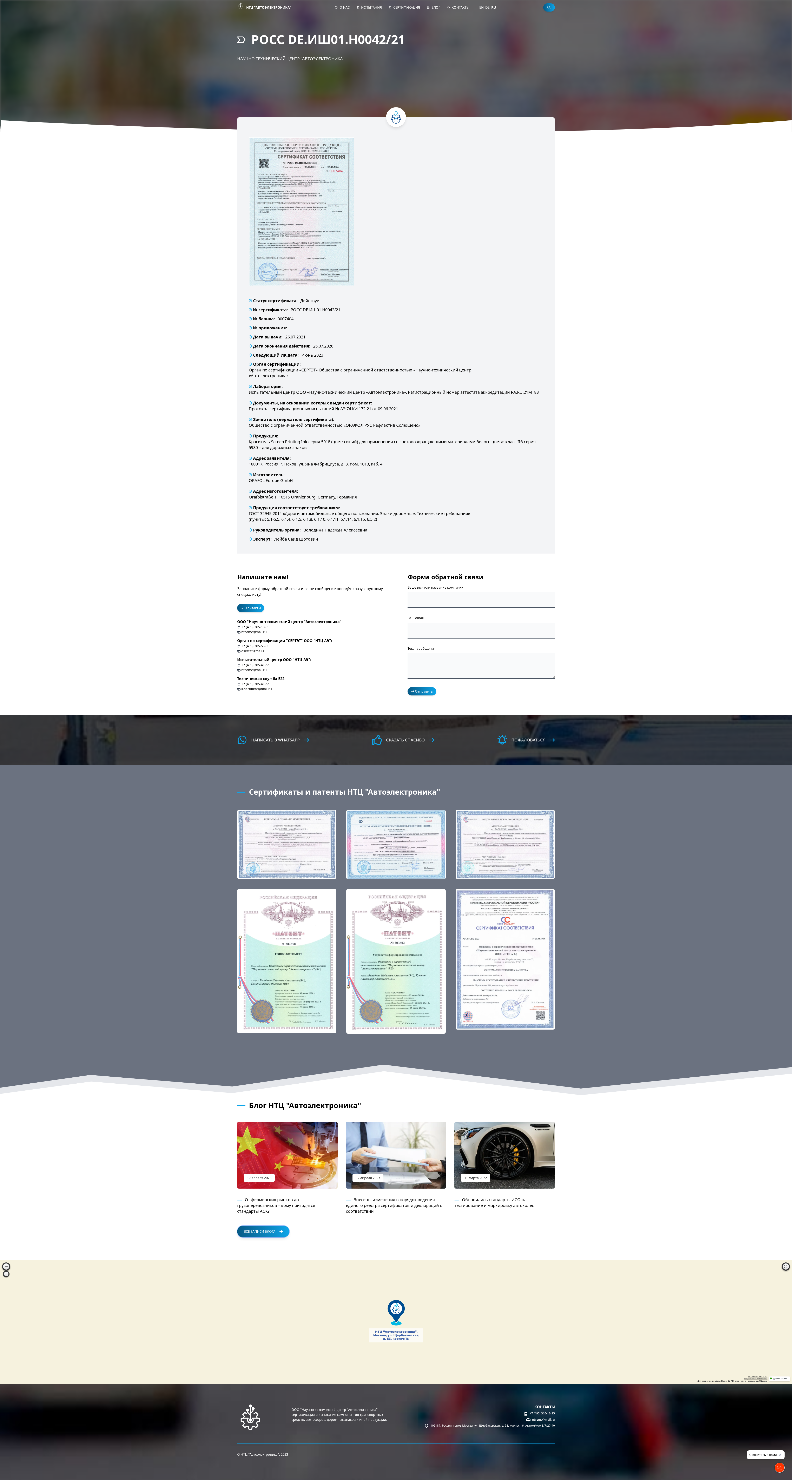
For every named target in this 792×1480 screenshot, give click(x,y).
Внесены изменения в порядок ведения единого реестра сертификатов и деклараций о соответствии (394, 1205)
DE (487, 7)
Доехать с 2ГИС (780, 1379)
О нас (344, 7)
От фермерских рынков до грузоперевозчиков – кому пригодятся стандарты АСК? (276, 1205)
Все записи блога (260, 1231)
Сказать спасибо (405, 740)
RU (493, 7)
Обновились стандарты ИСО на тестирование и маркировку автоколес (494, 1202)
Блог (435, 7)
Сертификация (406, 7)
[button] (286, 844)
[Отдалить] (6, 1274)
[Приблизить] (6, 1266)
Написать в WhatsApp (275, 740)
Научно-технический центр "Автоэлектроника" (290, 58)
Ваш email (416, 618)
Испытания (371, 7)
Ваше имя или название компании (435, 587)
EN (481, 7)
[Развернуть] (786, 1266)
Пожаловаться (528, 740)
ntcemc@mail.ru (543, 1419)
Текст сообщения (422, 648)
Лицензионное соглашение (755, 1379)
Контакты (460, 7)
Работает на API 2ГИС (757, 1376)
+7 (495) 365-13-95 (542, 1413)
